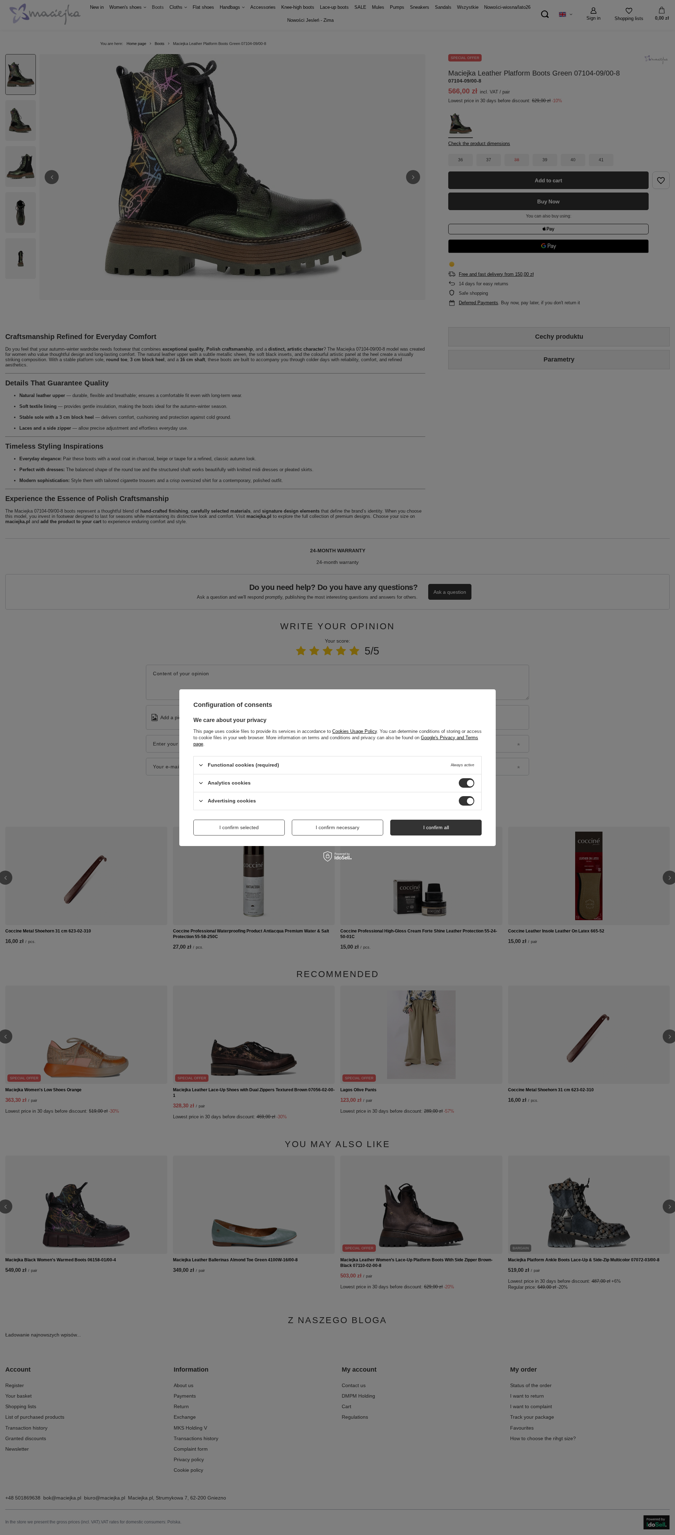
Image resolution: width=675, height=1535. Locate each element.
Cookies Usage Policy (354, 731)
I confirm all (436, 827)
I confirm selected (239, 827)
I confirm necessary (337, 827)
